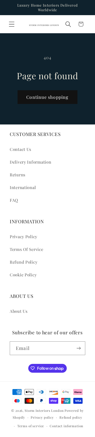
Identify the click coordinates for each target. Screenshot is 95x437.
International (23, 187)
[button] (11, 24)
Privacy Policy (23, 236)
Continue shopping (47, 97)
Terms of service (30, 426)
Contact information (66, 426)
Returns (18, 174)
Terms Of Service (26, 249)
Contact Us (20, 149)
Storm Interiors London (44, 410)
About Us (19, 311)
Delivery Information (30, 162)
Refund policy (70, 417)
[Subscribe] (78, 348)
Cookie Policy (23, 274)
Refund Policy (23, 262)
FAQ (14, 200)
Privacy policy (42, 417)
